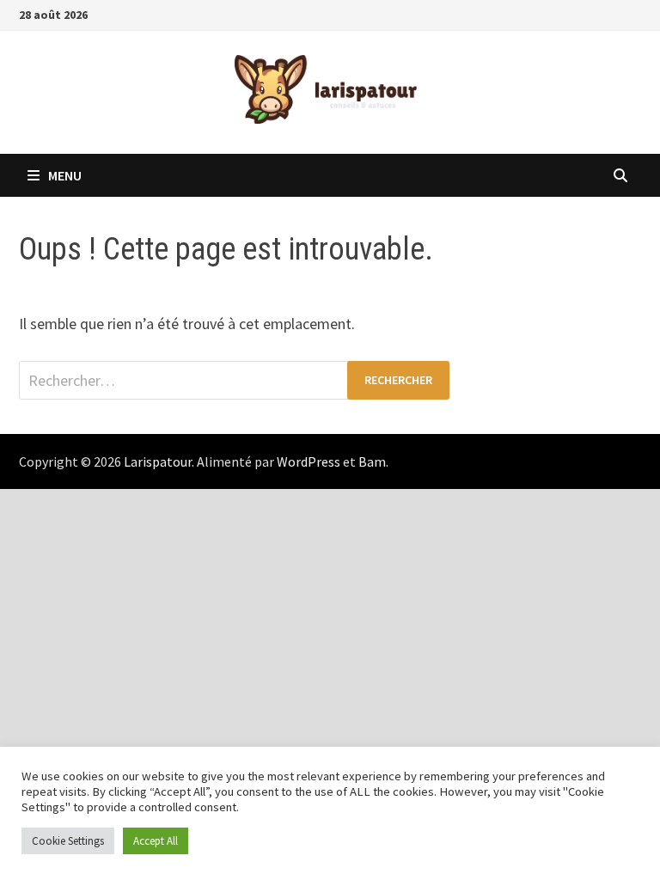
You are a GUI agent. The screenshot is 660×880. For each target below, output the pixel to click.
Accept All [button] (155, 841)
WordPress (308, 461)
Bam (372, 461)
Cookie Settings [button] (68, 841)
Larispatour (158, 461)
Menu (65, 175)
